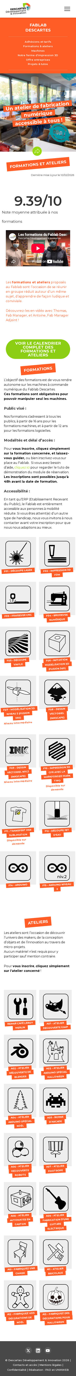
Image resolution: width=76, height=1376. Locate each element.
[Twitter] (28, 1350)
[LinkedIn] (38, 1350)
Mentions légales (50, 1364)
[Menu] (67, 9)
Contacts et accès (25, 1364)
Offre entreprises (38, 59)
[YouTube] (47, 1350)
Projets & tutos (38, 64)
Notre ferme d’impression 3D (38, 55)
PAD (48, 1369)
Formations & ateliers (38, 46)
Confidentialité (16, 1369)
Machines (38, 50)
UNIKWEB (62, 1369)
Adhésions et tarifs (38, 41)
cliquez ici (22, 467)
